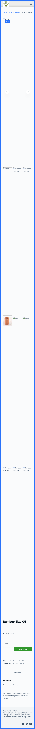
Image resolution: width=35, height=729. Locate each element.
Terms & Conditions (14, 715)
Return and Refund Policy (12, 717)
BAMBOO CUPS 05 (17, 663)
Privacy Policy (26, 717)
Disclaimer (26, 715)
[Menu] (31, 4)
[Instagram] (30, 724)
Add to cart (23, 649)
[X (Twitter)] (27, 724)
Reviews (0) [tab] (17, 672)
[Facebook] (23, 724)
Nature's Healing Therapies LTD (14, 713)
